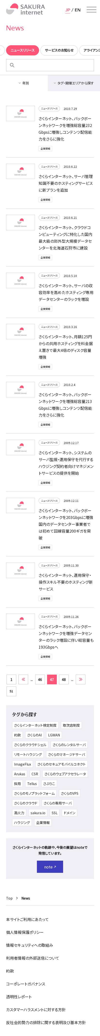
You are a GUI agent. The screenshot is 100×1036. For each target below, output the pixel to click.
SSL (55, 812)
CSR (35, 773)
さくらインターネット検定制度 (35, 725)
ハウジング (22, 822)
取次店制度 (71, 725)
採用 (17, 783)
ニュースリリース (49, 108)
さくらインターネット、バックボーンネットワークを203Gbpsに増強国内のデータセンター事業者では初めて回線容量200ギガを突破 (66, 524)
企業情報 (45, 148)
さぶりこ (49, 783)
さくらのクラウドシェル (30, 744)
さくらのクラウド (25, 803)
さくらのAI (34, 734)
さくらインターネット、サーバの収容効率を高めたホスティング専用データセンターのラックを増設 (66, 292)
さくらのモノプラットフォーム (34, 793)
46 (40, 679)
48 (64, 679)
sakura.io (38, 812)
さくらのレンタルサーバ (69, 744)
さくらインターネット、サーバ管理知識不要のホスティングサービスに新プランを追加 (66, 183)
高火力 (19, 812)
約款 (17, 734)
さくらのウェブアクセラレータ (65, 773)
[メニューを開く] (91, 10)
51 (11, 691)
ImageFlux (22, 764)
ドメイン (69, 812)
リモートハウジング (28, 754)
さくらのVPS (69, 793)
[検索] (12, 65)
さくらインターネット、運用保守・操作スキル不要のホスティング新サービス (66, 582)
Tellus (32, 783)
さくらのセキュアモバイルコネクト (61, 764)
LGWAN (54, 734)
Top (9, 898)
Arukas (19, 773)
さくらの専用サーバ (58, 803)
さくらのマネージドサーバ (66, 754)
